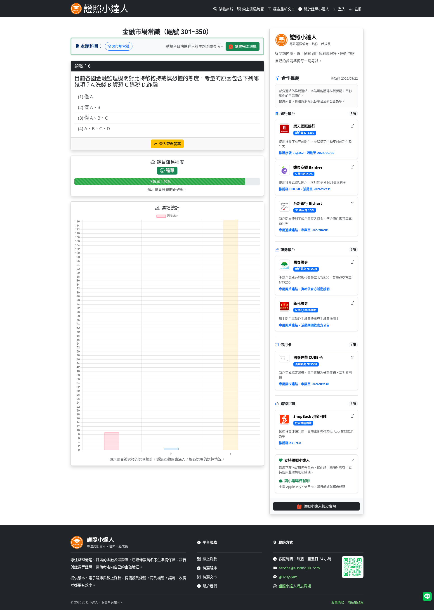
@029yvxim (287, 577)
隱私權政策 (355, 602)
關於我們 (210, 586)
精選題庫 (210, 567)
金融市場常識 (119, 46)
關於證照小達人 (316, 9)
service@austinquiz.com (299, 567)
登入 (341, 9)
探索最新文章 (284, 9)
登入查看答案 (170, 143)
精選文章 (210, 577)
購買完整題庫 (246, 46)
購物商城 (226, 9)
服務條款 (337, 602)
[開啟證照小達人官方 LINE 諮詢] (427, 596)
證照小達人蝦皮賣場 (320, 506)
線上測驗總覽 (253, 9)
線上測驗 (210, 558)
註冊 (358, 9)
